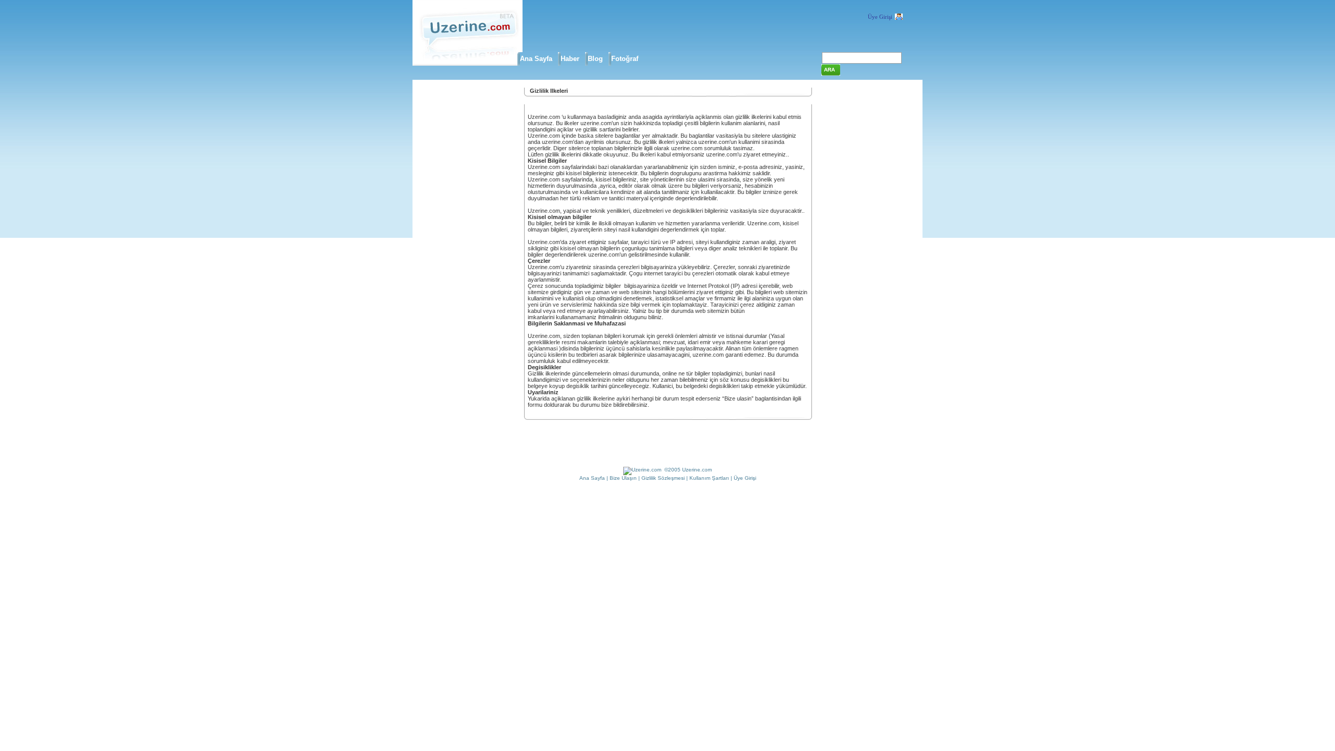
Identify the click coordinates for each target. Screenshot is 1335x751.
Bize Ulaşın (623, 478)
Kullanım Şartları (709, 478)
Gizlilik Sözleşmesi (663, 478)
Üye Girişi (880, 17)
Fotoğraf (624, 59)
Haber (570, 59)
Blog (595, 59)
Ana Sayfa (536, 59)
